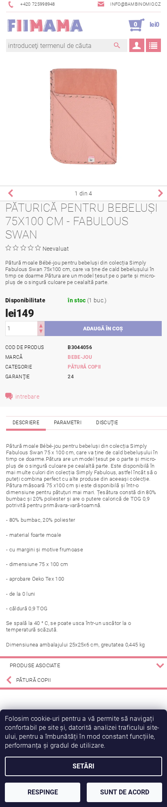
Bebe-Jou (80, 357)
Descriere (26, 422)
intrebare (27, 396)
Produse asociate (35, 665)
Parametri (67, 422)
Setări (83, 766)
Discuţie (107, 422)
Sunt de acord (124, 792)
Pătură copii (84, 367)
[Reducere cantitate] (41, 332)
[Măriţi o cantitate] (41, 325)
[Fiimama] (45, 25)
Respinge (43, 792)
